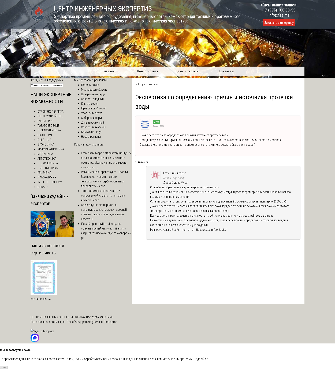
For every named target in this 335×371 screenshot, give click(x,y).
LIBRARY (43, 187)
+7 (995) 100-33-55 (279, 10)
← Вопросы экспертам (146, 84)
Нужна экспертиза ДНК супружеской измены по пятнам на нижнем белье (103, 195)
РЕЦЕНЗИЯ (44, 172)
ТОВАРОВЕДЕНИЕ (48, 125)
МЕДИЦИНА (45, 154)
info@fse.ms (278, 15)
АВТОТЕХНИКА (47, 158)
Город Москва (90, 85)
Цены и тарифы (187, 71)
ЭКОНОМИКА (46, 144)
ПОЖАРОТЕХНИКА (49, 130)
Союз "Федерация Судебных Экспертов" (92, 322)
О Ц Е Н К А (44, 139)
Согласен (4, 367)
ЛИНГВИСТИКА (48, 168)
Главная (109, 71)
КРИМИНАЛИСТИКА (51, 149)
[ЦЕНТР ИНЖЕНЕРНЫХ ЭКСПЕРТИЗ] (38, 21)
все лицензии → (41, 299)
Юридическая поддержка (47, 80)
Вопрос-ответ (147, 71)
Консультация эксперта (88, 144)
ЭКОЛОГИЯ (45, 135)
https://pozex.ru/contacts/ (210, 229)
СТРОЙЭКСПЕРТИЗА (51, 111)
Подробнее (201, 359)
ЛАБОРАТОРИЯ (47, 177)
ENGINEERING (46, 121)
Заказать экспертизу (279, 23)
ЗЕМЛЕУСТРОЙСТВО (50, 116)
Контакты (226, 71)
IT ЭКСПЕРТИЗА (48, 163)
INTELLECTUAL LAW (50, 182)
